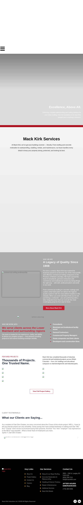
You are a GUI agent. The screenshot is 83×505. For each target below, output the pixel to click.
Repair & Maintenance (49, 485)
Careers (29, 483)
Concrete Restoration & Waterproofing (49, 478)
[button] (4, 428)
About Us (30, 474)
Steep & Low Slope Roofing (51, 474)
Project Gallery (31, 477)
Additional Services (48, 488)
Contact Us (30, 480)
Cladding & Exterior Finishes (51, 482)
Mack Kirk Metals (47, 491)
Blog (28, 486)
